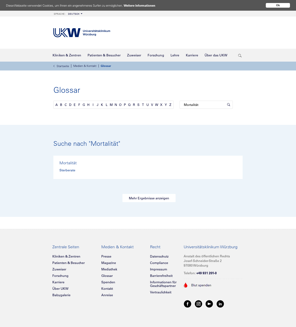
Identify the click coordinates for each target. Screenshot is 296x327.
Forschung (60, 276)
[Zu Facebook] (188, 304)
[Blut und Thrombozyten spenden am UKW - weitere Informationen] (198, 285)
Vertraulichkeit (160, 292)
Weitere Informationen (139, 5)
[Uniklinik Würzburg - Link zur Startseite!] (81, 32)
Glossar (106, 66)
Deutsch (67, 13)
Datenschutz (159, 256)
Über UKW (60, 289)
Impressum (158, 269)
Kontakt (107, 289)
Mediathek (109, 269)
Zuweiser (59, 269)
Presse (106, 256)
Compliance (159, 263)
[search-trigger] (240, 55)
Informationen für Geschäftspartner (163, 284)
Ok (278, 5)
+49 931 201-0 (206, 273)
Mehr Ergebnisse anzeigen (149, 198)
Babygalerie (61, 295)
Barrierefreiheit (161, 276)
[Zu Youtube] (209, 304)
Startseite (63, 66)
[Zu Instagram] (199, 304)
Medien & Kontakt (84, 66)
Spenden (108, 282)
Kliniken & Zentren (66, 256)
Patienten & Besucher (68, 263)
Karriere (58, 282)
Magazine (108, 263)
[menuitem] (67, 14)
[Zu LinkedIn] (220, 304)
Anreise (107, 295)
